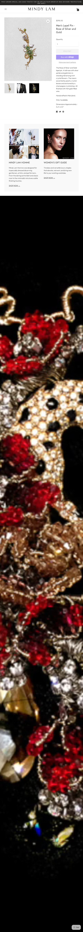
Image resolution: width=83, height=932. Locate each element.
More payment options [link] (67, 62)
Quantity (59, 39)
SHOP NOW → (14, 186)
